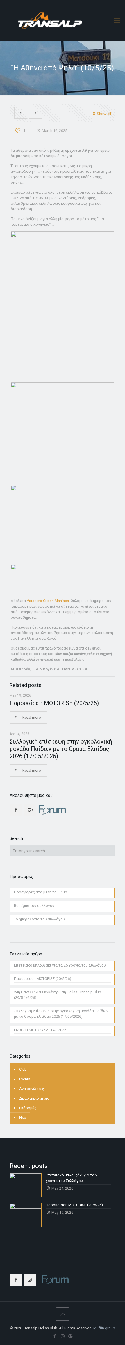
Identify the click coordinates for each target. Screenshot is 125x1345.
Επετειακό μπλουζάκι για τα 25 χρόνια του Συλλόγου (60, 965)
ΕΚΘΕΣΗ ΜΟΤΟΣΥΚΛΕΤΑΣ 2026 (40, 1030)
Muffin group (104, 1328)
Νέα (22, 1117)
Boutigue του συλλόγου (34, 905)
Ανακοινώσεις (31, 1088)
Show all (104, 114)
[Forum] (70, 1336)
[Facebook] (55, 1336)
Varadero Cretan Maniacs (48, 601)
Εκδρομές (27, 1108)
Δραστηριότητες (34, 1098)
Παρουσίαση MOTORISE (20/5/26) (54, 703)
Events (24, 1079)
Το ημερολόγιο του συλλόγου (39, 919)
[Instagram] (63, 1336)
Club (23, 1069)
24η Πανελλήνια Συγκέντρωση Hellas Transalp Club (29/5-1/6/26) (57, 995)
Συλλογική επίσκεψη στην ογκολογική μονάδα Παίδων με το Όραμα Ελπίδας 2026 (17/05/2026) (61, 749)
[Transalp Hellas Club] (62, 20)
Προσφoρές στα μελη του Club (40, 892)
